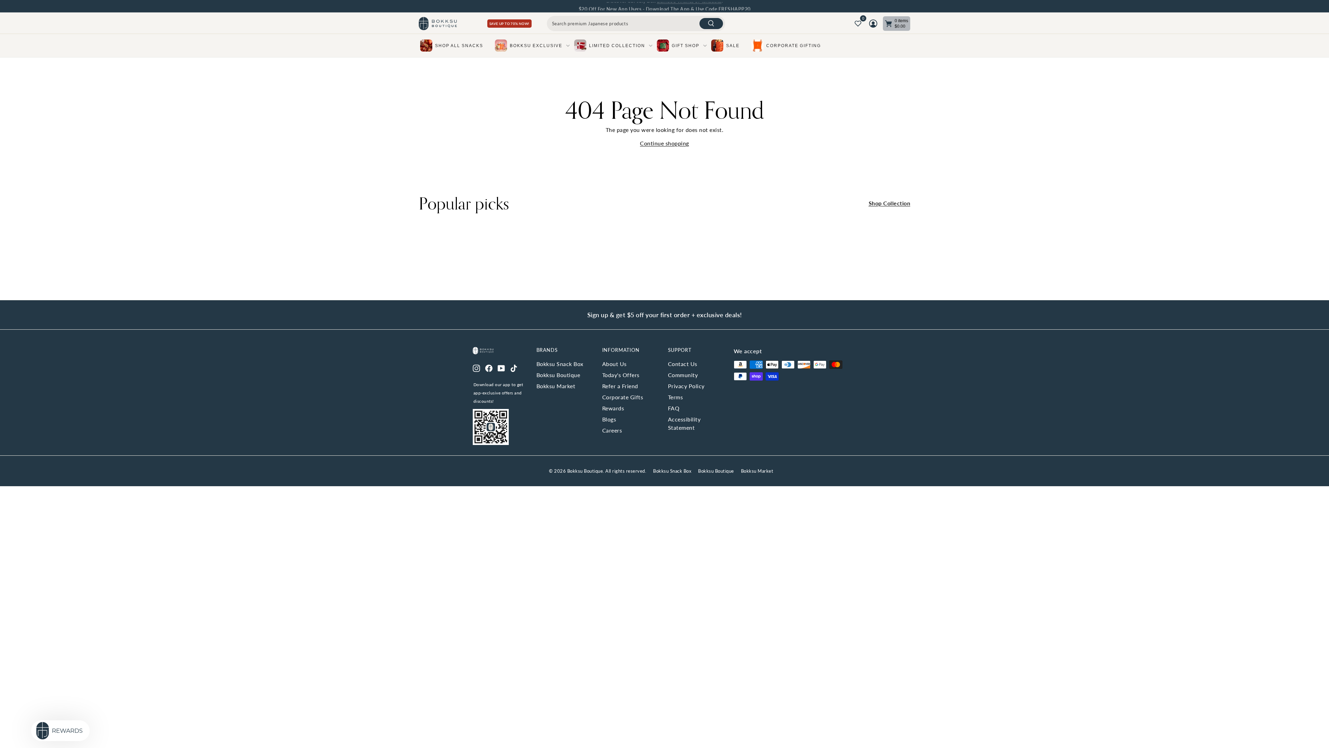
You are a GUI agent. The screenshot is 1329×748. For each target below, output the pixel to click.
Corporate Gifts (622, 397)
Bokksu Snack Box (560, 363)
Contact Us (682, 363)
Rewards (613, 408)
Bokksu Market (556, 386)
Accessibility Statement (684, 423)
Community (683, 375)
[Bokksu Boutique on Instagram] (476, 367)
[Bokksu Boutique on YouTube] (501, 367)
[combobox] (636, 23)
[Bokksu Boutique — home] (438, 23)
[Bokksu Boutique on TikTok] (513, 367)
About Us (614, 363)
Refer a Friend (620, 386)
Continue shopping (664, 143)
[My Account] (873, 23)
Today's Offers (621, 375)
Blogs (609, 419)
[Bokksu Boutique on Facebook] (488, 367)
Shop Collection (890, 203)
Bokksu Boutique (558, 375)
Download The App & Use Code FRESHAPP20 (698, 6)
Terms (675, 397)
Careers (612, 430)
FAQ (674, 408)
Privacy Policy (686, 386)
